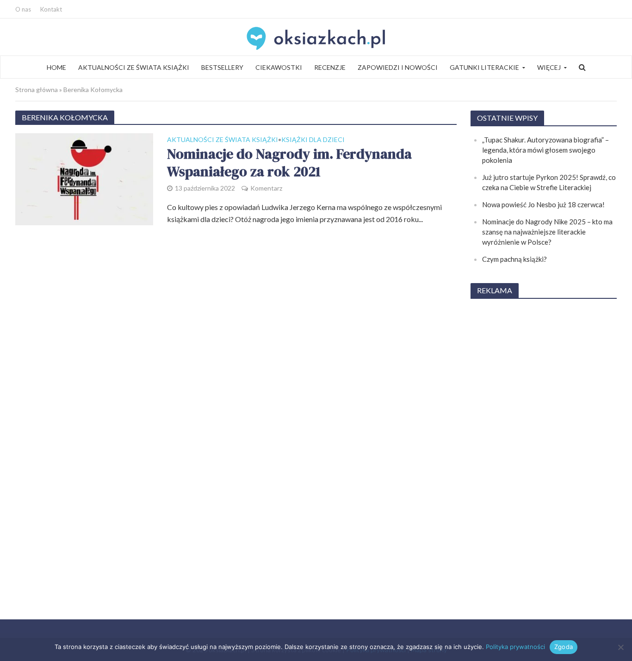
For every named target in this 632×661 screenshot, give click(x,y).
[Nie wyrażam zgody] (620, 647)
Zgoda (563, 646)
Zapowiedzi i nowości (398, 67)
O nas (23, 9)
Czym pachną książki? (514, 259)
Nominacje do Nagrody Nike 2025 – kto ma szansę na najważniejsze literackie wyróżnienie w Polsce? (547, 231)
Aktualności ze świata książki (133, 67)
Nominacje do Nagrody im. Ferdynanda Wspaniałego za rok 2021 (289, 163)
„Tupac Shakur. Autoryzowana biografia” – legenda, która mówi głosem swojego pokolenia (545, 150)
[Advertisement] (544, 446)
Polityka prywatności (515, 646)
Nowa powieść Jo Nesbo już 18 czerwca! (543, 204)
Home (56, 67)
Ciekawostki (278, 67)
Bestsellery (222, 67)
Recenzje (330, 67)
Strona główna (36, 89)
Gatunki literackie (484, 67)
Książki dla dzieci (313, 139)
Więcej (549, 67)
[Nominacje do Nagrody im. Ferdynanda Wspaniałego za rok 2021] (84, 177)
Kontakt (51, 9)
